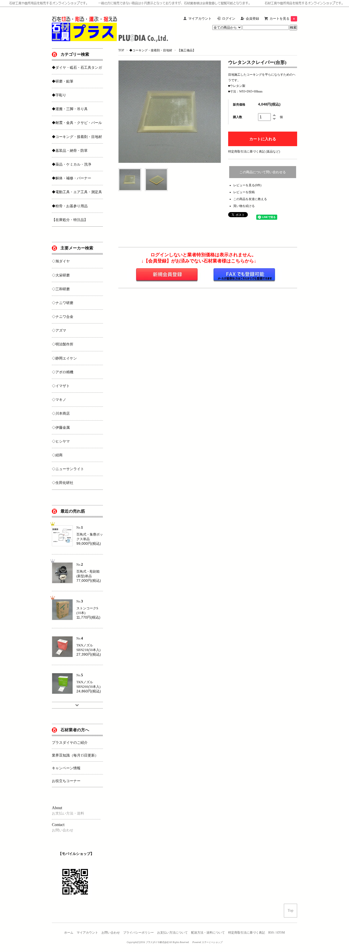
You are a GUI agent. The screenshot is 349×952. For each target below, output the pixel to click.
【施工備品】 (186, 50)
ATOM (280, 932)
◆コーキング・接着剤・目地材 (150, 50)
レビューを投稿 (244, 192)
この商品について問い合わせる (262, 172)
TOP (121, 50)
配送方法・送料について (208, 932)
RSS (271, 932)
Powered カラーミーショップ (207, 942)
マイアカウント (87, 932)
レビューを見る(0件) (247, 185)
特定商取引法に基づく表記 (246, 932)
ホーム (68, 932)
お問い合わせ (110, 932)
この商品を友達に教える (250, 199)
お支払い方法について (172, 932)
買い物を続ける (244, 206)
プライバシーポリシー (138, 932)
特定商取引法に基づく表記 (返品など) (254, 151)
